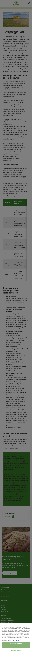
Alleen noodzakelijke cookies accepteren (16, 647)
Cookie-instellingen (16, 650)
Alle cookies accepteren (16, 643)
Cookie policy (15, 640)
